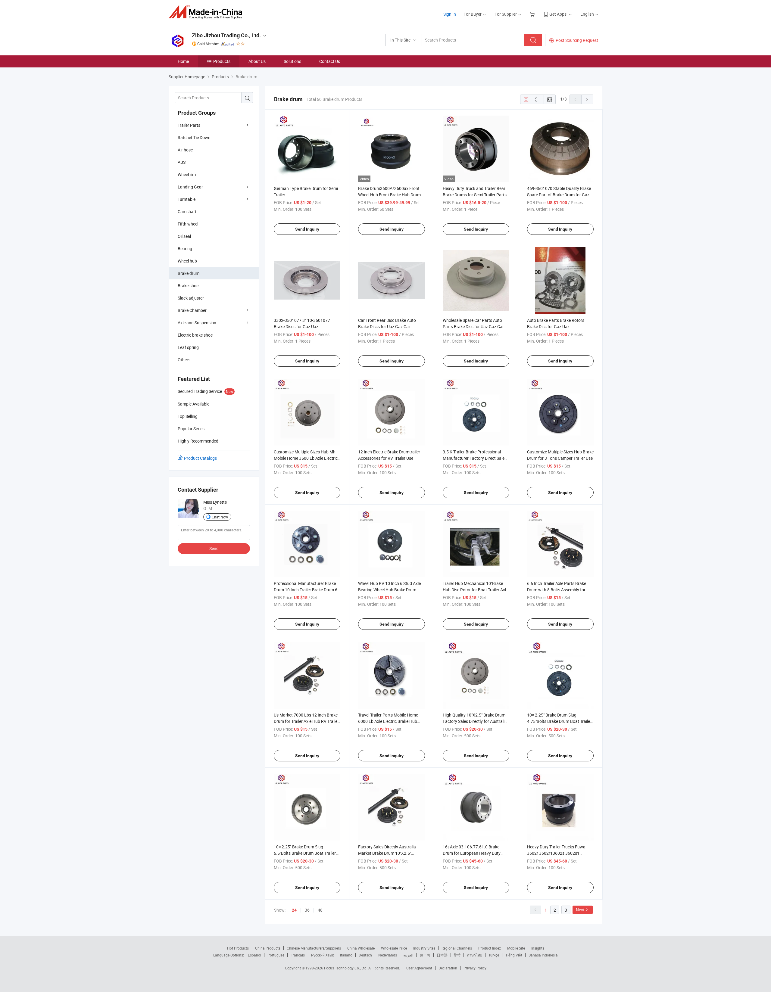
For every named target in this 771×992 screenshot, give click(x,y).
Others (184, 359)
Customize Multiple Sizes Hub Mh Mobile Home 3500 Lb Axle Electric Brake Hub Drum (306, 458)
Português (275, 955)
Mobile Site (516, 948)
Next (580, 910)
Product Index (489, 948)
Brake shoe (188, 285)
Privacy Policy (475, 968)
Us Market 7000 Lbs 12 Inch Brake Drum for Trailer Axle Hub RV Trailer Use (306, 721)
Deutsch (365, 955)
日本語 (442, 955)
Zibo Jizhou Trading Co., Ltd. (226, 35)
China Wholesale (361, 948)
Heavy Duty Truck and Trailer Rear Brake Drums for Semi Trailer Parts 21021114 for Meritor (475, 194)
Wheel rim (187, 174)
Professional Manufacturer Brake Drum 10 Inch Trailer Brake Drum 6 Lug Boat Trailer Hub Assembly (305, 589)
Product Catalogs (200, 458)
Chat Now (220, 517)
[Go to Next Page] (587, 99)
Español (254, 955)
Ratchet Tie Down (194, 137)
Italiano (346, 955)
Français (298, 955)
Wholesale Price (394, 948)
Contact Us (329, 61)
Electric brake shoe (195, 335)
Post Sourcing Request (577, 40)
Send (214, 548)
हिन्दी (457, 955)
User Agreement (419, 968)
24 (294, 910)
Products (221, 61)
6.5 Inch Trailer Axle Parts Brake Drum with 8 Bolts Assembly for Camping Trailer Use (556, 589)
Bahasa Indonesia (543, 955)
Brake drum (188, 273)
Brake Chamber (192, 310)
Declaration (448, 968)
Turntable (186, 199)
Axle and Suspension (197, 322)
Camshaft (187, 211)
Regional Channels (457, 948)
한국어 (425, 955)
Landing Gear (190, 187)
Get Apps (557, 14)
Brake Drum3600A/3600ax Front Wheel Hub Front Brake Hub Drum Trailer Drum (389, 194)
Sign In (449, 14)
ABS (182, 162)
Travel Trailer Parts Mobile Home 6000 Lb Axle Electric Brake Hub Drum (388, 721)
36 (307, 910)
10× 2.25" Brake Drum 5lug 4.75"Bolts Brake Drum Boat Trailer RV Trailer (559, 721)
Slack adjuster (191, 298)
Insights (537, 948)
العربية (408, 955)
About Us (257, 61)
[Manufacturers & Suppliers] (207, 12)
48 (320, 910)
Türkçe (494, 955)
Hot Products (238, 948)
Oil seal (184, 236)
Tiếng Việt (513, 955)
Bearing (185, 248)
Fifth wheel (188, 224)
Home (183, 61)
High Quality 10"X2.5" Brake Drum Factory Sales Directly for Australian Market (476, 721)
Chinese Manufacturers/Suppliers (314, 948)
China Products (267, 948)
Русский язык (322, 955)
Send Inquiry (307, 229)
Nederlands (387, 955)
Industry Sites (424, 948)
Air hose (185, 150)
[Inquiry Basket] (533, 14)
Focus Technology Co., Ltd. (346, 968)
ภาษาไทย (474, 955)
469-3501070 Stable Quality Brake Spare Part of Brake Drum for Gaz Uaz (559, 194)
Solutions (292, 61)
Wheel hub (187, 261)
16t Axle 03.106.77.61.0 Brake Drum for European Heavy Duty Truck (472, 853)
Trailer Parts (189, 125)
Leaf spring (188, 347)
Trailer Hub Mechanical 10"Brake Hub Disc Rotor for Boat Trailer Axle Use (475, 589)
